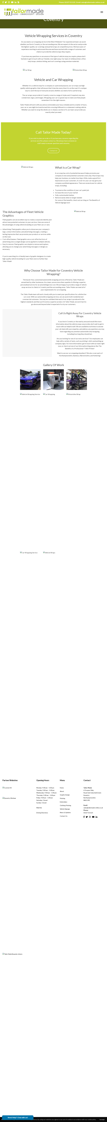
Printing (62, 798)
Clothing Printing (65, 805)
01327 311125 (69, 2)
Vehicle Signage (65, 809)
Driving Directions (42, 813)
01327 (85, 813)
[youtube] (12, 2)
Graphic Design (65, 795)
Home (62, 788)
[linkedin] (15, 2)
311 (89, 813)
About (62, 791)
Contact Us (53, 151)
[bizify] (18, 2)
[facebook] (3, 2)
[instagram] (9, 2)
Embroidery (63, 802)
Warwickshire (85, 356)
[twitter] (6, 2)
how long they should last (83, 334)
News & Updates (65, 812)
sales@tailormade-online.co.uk (92, 2)
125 (91, 813)
